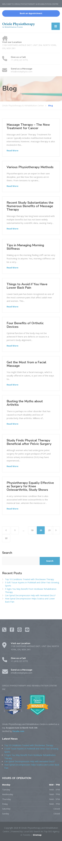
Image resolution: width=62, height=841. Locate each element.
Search (7, 553)
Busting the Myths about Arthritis (25, 403)
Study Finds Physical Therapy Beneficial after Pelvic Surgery (29, 442)
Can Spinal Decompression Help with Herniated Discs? (30, 595)
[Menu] (55, 26)
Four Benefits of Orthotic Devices (25, 325)
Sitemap (37, 835)
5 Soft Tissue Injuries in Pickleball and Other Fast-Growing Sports (32, 584)
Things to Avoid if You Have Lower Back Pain (27, 286)
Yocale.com (18, 731)
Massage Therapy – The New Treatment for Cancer (28, 126)
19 (32, 530)
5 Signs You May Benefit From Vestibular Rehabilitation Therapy (30, 590)
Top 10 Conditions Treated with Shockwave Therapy (29, 579)
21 (49, 530)
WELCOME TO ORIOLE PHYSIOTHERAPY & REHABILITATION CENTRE (30, 4)
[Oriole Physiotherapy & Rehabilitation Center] (18, 25)
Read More (12, 150)
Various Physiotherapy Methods (30, 167)
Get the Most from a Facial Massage (26, 364)
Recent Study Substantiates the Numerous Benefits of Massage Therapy (30, 206)
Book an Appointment (31, 13)
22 (6, 538)
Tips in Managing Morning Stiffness (25, 247)
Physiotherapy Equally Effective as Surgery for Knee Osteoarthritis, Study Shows (30, 486)
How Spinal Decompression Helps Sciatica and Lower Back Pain (30, 600)
